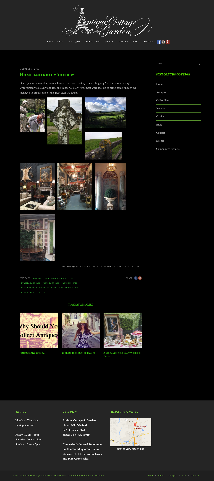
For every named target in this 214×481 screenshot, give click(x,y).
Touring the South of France (78, 352)
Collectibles (93, 42)
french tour (27, 288)
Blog (135, 42)
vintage (41, 292)
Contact (148, 42)
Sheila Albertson (94, 476)
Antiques (74, 42)
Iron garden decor (68, 288)
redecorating (28, 292)
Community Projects (168, 148)
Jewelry (110, 42)
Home (49, 42)
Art (71, 278)
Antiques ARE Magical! (32, 352)
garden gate (42, 288)
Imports (135, 266)
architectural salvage (56, 278)
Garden (123, 42)
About (61, 42)
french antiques (51, 283)
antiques (37, 278)
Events (108, 266)
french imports (69, 283)
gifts (53, 288)
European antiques (30, 283)
